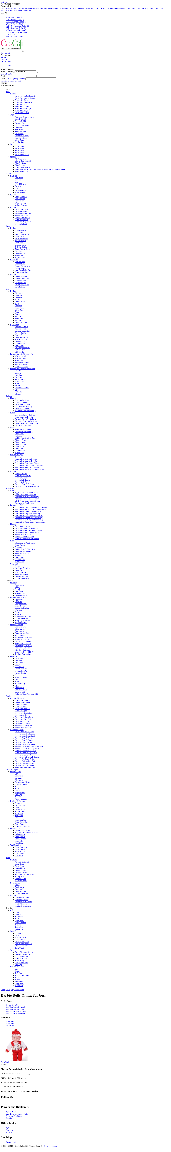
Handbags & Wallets (22, 568)
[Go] (37, 72)
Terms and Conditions (14, 1116)
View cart (4, 57)
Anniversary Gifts (21, 574)
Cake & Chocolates (22, 278)
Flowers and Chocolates (24, 717)
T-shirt (17, 979)
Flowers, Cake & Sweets (24, 740)
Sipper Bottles (20, 793)
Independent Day (21, 671)
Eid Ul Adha (19, 667)
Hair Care (18, 375)
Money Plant (19, 877)
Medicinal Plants (21, 881)
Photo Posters (20, 849)
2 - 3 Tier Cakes (21, 247)
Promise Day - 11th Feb (23, 646)
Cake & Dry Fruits (22, 285)
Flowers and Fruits (22, 721)
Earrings (18, 373)
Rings (17, 390)
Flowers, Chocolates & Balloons (27, 486)
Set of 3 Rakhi (20, 148)
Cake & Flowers (21, 276)
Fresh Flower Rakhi (22, 125)
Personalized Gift (16, 505)
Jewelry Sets (19, 381)
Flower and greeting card (24, 713)
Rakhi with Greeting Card (24, 108)
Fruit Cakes (19, 232)
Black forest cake (21, 239)
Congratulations (21, 604)
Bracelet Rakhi (20, 119)
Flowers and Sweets (22, 723)
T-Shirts (18, 316)
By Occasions (15, 883)
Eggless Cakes (20, 257)
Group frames (20, 835)
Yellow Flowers (21, 205)
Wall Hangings (15, 845)
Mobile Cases (20, 811)
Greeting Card (20, 805)
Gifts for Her (19, 352)
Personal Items (15, 772)
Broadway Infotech (51, 1146)
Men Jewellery (20, 358)
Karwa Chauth (20, 673)
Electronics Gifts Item (23, 826)
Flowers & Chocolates (23, 213)
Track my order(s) (7, 72)
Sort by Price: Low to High (16, 1011)
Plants (8, 858)
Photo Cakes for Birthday (24, 417)
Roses (17, 188)
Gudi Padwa (19, 688)
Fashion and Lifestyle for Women (22, 369)
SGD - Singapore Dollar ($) (48, 8)
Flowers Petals (20, 190)
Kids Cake (14, 260)
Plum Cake (19, 255)
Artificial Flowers (21, 327)
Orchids (18, 186)
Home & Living (21, 444)
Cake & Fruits (20, 287)
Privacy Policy (11, 1112)
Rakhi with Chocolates (23, 102)
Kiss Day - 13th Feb (22, 650)
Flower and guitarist (22, 209)
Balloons (18, 320)
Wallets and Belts (21, 367)
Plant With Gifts (21, 904)
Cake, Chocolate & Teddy (24, 732)
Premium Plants (20, 879)
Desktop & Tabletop (17, 801)
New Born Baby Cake (23, 270)
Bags (17, 912)
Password (4, 79)
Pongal (17, 681)
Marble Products (21, 339)
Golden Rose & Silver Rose (25, 438)
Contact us (9, 1130)
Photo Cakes (19, 236)
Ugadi (17, 686)
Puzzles (17, 791)
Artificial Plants (20, 329)
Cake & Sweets (20, 283)
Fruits (17, 299)
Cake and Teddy (21, 707)
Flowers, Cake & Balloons (24, 484)
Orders (8, 65)
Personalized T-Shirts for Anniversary (28, 518)
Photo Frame (19, 308)
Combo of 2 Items (16, 698)
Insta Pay (4, 2)
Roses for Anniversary (23, 526)
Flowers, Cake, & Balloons (25, 744)
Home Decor (19, 570)
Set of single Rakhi (22, 155)
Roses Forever (20, 192)
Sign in (3, 74)
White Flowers (20, 203)
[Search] (23, 51)
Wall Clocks (19, 853)
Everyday (13, 583)
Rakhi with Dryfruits (22, 104)
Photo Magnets (20, 839)
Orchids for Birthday (22, 404)
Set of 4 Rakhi (20, 150)
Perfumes (18, 306)
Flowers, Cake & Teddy (24, 742)
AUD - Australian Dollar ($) (132, 8)
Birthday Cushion (21, 440)
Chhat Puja (19, 658)
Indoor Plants (20, 868)
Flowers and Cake (21, 715)
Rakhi (8, 92)
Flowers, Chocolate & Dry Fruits (27, 749)
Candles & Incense (22, 579)
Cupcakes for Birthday (23, 425)
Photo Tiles (19, 841)
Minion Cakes (20, 268)
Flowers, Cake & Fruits (23, 738)
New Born (19, 591)
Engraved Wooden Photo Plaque (27, 832)
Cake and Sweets (21, 704)
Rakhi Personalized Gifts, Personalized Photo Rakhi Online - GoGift (40, 169)
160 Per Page (10, 1026)
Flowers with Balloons (23, 534)
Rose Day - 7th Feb (22, 639)
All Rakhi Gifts (20, 159)
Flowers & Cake (21, 211)
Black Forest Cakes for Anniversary (28, 501)
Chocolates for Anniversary (25, 543)
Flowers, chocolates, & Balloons (27, 757)
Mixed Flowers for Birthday (25, 411)
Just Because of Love (23, 616)
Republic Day (20, 683)
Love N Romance (21, 618)
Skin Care (18, 392)
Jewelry (18, 566)
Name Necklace (21, 799)
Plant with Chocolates (23, 906)
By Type (13, 176)
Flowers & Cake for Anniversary (27, 532)
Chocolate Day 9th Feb (23, 642)
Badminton (19, 933)
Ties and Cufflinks (21, 365)
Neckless (18, 385)
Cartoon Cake (20, 264)
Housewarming (20, 891)
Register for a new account (11, 81)
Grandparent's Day (22, 633)
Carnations (19, 178)
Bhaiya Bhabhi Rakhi (23, 161)
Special (13, 157)
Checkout (4, 59)
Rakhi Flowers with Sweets (25, 98)
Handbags (18, 377)
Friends (17, 589)
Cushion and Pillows (22, 782)
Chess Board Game (22, 942)
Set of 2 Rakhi (20, 146)
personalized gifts (12, 770)
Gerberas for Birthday (23, 409)
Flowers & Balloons (22, 218)
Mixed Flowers (20, 184)
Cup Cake (18, 251)
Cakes (8, 226)
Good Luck (19, 889)
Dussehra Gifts (20, 662)
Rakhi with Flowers (22, 106)
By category (14, 325)
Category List (11, 1142)
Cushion (18, 914)
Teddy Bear (19, 318)
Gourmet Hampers (21, 576)
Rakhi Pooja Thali (21, 171)
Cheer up (18, 602)
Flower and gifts (21, 711)
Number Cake (20, 253)
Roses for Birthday (22, 400)
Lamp (17, 807)
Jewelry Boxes (20, 572)
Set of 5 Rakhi (20, 153)
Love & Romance (21, 893)
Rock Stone (19, 843)
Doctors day (19, 631)
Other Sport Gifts (21, 946)
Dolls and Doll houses (23, 954)
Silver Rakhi (19, 140)
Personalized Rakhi (22, 136)
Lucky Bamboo (20, 864)
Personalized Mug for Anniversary (27, 514)
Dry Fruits (18, 297)
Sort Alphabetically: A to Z (15, 1007)
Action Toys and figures (24, 952)
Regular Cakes (20, 230)
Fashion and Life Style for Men (21, 354)
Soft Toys (18, 795)
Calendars (18, 803)
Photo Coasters (20, 820)
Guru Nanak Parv (21, 669)
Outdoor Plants (20, 870)
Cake (12, 490)
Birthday (9, 396)
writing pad (19, 929)
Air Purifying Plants (22, 348)
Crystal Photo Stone (22, 830)
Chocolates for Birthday (23, 432)
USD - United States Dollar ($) (154, 8)
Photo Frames (20, 545)
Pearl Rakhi (19, 134)
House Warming (21, 595)
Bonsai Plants (20, 866)
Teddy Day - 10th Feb (23, 644)
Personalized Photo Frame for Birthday (29, 465)
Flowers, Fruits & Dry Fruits (25, 761)
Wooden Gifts (20, 344)
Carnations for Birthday (23, 406)
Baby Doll (5, 1062)
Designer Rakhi (20, 123)
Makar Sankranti (21, 677)
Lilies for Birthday (21, 402)
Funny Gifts (19, 446)
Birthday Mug (20, 442)
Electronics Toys (21, 958)
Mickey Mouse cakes (22, 266)
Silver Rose (19, 310)
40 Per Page (10, 1023)
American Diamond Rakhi (24, 117)
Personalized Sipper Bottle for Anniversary (30, 522)
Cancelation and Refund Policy (17, 1114)
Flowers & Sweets (21, 220)
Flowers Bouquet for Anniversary (27, 528)
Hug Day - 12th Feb (22, 648)
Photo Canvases (21, 847)
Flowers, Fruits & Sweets (24, 763)
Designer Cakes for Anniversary (27, 497)
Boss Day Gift (20, 627)
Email (3, 76)
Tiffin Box (19, 927)
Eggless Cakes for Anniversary (26, 493)
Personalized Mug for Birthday (26, 461)
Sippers (17, 312)
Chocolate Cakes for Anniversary (27, 499)
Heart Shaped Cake (22, 234)
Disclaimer (9, 1118)
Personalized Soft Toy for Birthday (27, 467)
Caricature (18, 778)
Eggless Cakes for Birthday (25, 415)
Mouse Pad (19, 814)
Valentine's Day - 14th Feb (24, 652)
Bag (16, 774)
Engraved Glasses (21, 784)
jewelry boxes (20, 379)
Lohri (17, 675)
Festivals (13, 656)
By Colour (14, 195)
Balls (17, 935)
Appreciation (19, 600)
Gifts (7, 289)
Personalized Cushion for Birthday (27, 463)
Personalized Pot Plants (23, 902)
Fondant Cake (20, 243)
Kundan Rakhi (20, 132)
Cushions (18, 295)
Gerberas (18, 180)
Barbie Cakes (20, 262)
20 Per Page (10, 1021)
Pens (16, 818)
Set (11, 144)
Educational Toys (21, 956)
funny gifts (19, 335)
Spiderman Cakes (21, 272)
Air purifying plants (22, 862)
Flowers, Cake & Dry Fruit (25, 736)
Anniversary (10, 488)
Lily (16, 182)
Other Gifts (14, 564)
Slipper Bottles (20, 923)
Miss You (18, 610)
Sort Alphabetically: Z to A (15, 1009)
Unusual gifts (20, 341)
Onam (17, 679)
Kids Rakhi (19, 129)
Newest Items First (12, 1005)
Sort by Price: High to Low (16, 1013)
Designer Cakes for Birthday (25, 419)
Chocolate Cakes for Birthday (26, 421)
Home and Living (21, 337)
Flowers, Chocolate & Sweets (26, 753)
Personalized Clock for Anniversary (28, 511)
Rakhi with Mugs (21, 111)
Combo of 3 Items (16, 730)
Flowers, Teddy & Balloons (25, 765)
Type (12, 115)
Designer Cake (20, 245)
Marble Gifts (19, 453)
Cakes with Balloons (22, 709)
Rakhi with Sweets (22, 113)
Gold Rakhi (19, 127)
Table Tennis (19, 948)
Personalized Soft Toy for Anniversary (29, 520)
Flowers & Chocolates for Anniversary (29, 530)
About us (9, 1132)
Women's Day (20, 635)
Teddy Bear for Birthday (24, 430)
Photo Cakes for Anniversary (25, 495)
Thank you (19, 614)
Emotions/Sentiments (18, 597)
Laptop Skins (20, 809)
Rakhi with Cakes (21, 100)
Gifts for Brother (21, 163)
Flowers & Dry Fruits (23, 222)
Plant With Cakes (21, 900)
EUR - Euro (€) (6, 10)
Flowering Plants (21, 872)
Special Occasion (16, 625)
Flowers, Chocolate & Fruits (25, 751)
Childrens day (20, 629)
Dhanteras (18, 660)
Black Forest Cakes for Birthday (27, 423)
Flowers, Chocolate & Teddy (25, 755)
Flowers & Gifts (21, 482)
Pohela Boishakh (21, 690)
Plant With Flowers (22, 898)
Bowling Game (20, 937)
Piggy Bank (19, 824)
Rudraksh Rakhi (21, 138)
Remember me (8, 86)
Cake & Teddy (20, 281)
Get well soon (20, 606)
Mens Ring (19, 360)
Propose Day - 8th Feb (23, 637)
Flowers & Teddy (21, 216)
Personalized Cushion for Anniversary (29, 516)
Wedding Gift (20, 593)
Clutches (18, 394)
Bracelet (18, 371)
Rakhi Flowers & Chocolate (25, 96)
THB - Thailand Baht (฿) (28, 8)
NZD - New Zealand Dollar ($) (89, 8)
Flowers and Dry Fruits (23, 719)
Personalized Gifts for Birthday (26, 459)
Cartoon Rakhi (20, 121)
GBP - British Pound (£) (22, 10)
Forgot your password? (16, 79)
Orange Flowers (21, 197)
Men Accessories (21, 356)
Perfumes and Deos (22, 362)
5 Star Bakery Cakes (22, 249)
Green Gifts (19, 346)
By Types (13, 860)
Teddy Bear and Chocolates (25, 767)
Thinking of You (21, 623)
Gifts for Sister (20, 165)
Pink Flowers (20, 199)
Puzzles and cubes (21, 963)
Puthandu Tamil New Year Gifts (26, 694)
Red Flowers (19, 201)
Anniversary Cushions (23, 551)
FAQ (7, 1128)
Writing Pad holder (22, 975)
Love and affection (22, 608)
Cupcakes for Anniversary (24, 503)
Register (9, 74)
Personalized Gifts (17, 967)
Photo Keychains (21, 822)
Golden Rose (20, 302)
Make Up (18, 383)
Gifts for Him (20, 350)
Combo (13, 94)
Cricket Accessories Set (23, 944)
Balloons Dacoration (22, 331)
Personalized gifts (16, 455)
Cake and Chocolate (22, 700)
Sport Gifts (14, 931)
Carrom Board (20, 940)
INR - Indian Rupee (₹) (9, 8)
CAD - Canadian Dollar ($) (111, 8)
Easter (17, 665)
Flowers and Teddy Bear (24, 725)
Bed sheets (19, 776)
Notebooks (19, 816)
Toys (12, 950)
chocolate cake (20, 241)
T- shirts (18, 925)
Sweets (17, 314)
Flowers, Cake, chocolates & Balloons (29, 746)
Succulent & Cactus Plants (24, 874)
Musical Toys (20, 960)
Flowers (9, 174)
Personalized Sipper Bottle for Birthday (29, 469)
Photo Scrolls (20, 851)
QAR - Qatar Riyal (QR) (68, 8)
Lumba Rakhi (20, 142)
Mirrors (17, 786)
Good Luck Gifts (21, 323)
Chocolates (19, 293)
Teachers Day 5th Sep (23, 654)
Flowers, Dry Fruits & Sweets (26, 759)
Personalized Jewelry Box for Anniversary (30, 509)
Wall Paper (19, 856)
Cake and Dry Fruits (22, 702)
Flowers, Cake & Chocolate (25, 734)
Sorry (17, 612)
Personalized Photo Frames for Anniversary (31, 507)
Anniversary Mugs (22, 553)
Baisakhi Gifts (20, 692)
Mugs (17, 304)
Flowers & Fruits (21, 224)
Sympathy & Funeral (22, 621)
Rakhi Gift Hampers (22, 167)
